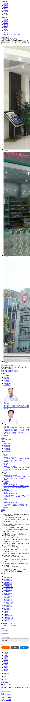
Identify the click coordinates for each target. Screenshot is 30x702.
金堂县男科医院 (7, 596)
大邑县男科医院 (7, 597)
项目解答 (5, 461)
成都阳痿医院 (6, 612)
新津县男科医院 (7, 600)
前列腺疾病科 (6, 383)
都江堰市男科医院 (8, 602)
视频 (4, 676)
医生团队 (5, 7)
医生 (4, 679)
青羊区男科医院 (7, 581)
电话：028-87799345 (6, 684)
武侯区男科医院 (7, 577)
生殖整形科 (6, 380)
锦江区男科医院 (7, 579)
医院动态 (5, 8)
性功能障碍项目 (7, 448)
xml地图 (5, 670)
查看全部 (3, 438)
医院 (4, 674)
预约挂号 (5, 13)
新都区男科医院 (7, 590)
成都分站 (9, 34)
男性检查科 (6, 375)
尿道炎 (5, 455)
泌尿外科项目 (6, 443)
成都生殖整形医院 (8, 619)
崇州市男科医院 (7, 606)
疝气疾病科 (6, 378)
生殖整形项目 (6, 450)
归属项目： (6, 457)
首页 (4, 34)
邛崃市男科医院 (7, 605)
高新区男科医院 (7, 584)
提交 (24, 647)
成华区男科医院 (7, 585)
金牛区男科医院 (7, 582)
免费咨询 (15, 370)
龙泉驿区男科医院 (8, 587)
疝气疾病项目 (6, 445)
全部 (4, 576)
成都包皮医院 (6, 614)
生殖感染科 (6, 382)
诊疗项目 (5, 10)
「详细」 (16, 521)
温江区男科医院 (7, 591)
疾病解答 (5, 32)
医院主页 (5, 4)
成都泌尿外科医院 (8, 609)
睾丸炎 (5, 464)
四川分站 (5, 666)
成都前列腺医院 (7, 616)
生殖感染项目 (6, 451)
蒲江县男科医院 (7, 599)
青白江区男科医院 (8, 588)
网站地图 (5, 669)
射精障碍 (5, 483)
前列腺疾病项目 (7, 446)
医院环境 (5, 24)
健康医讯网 (6, 673)
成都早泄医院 (6, 611)
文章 (4, 677)
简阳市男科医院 (7, 608)
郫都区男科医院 (7, 594)
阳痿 (4, 473)
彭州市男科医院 (17, 34)
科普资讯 (5, 11)
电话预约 (5, 647)
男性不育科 (6, 377)
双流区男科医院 (7, 593)
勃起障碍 (5, 492)
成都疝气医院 (6, 620)
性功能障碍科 (6, 385)
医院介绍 (5, 5)
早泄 (4, 501)
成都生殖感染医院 (8, 617)
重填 (15, 647)
